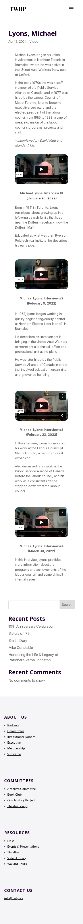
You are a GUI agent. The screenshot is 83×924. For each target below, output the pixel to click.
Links (10, 841)
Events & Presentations (23, 846)
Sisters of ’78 (19, 633)
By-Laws (13, 725)
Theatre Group (17, 806)
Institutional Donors (21, 737)
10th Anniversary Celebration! (31, 626)
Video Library (16, 858)
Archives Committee (21, 789)
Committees (15, 731)
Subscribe (14, 754)
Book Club (14, 794)
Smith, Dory (17, 640)
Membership (16, 748)
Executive (14, 742)
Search (67, 604)
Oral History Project (21, 800)
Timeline (13, 852)
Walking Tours (17, 864)
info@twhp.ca (13, 898)
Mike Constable (20, 647)
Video (33, 41)
